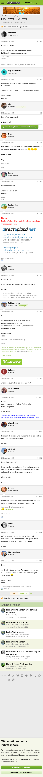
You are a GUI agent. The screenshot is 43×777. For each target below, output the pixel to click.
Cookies (26, 750)
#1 (41, 41)
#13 (40, 497)
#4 (41, 143)
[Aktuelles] (37, 2)
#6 (41, 214)
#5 (41, 182)
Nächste (23, 593)
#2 (41, 79)
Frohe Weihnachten (15, 632)
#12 (40, 458)
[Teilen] (37, 41)
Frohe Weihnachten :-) (16, 622)
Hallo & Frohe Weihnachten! (19, 664)
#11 (40, 432)
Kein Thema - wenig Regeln (20, 625)
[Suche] (41, 2)
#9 (41, 379)
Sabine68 (6, 22)
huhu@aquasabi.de (22, 352)
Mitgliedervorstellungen (18, 666)
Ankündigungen (16, 615)
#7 (41, 275)
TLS (7, 666)
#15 (40, 561)
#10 (40, 397)
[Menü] (2, 2)
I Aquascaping (7, 509)
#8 (41, 312)
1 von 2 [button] (13, 593)
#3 (41, 113)
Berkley (8, 657)
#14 (40, 532)
